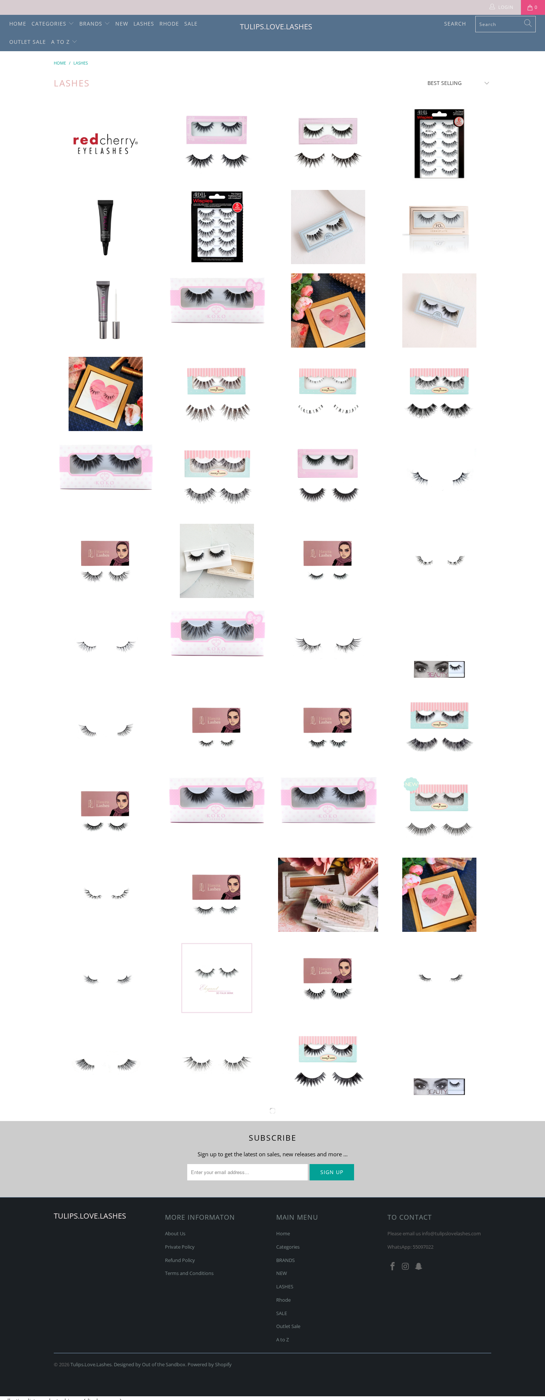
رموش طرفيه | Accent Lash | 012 (106, 1062)
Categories (50, 23)
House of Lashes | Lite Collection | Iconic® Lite (439, 227)
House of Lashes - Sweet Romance (106, 1312)
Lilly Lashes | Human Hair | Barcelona (439, 1229)
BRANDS (91, 23)
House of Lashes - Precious (328, 394)
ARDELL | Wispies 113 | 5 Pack (217, 227)
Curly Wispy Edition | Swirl (439, 978)
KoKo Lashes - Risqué (217, 301)
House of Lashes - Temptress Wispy (217, 477)
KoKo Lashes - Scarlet (217, 800)
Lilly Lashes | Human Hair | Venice (439, 1145)
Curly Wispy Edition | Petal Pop (217, 1145)
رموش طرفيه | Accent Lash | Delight (106, 978)
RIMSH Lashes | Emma (439, 1312)
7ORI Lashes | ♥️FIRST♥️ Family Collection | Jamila (328, 978)
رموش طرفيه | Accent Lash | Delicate (106, 1145)
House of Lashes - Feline (328, 1062)
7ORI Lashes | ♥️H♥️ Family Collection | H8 (328, 561)
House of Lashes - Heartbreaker (439, 394)
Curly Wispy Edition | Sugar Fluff (106, 895)
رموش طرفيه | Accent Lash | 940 (439, 477)
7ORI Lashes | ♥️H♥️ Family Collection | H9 (217, 895)
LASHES (143, 23)
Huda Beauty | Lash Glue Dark (106, 227)
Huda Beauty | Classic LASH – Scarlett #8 (439, 644)
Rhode (169, 23)
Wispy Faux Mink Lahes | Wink (106, 1229)
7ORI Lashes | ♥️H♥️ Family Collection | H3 (217, 728)
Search (455, 23)
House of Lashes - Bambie (217, 394)
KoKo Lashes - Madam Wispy (217, 633)
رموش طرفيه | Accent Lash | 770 (106, 644)
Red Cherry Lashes (106, 143)
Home (17, 23)
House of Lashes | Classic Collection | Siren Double (439, 310)
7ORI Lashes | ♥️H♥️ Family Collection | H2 (106, 811)
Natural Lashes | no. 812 (439, 895)
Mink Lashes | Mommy (328, 1145)
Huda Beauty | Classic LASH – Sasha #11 (328, 1312)
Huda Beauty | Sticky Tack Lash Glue (106, 310)
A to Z (61, 41)
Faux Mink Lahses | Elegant (217, 978)
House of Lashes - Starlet (328, 477)
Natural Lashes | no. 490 (106, 394)
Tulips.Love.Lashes (276, 27)
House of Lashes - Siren (328, 227)
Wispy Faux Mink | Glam (328, 644)
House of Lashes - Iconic (217, 143)
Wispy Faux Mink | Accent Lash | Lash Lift (106, 728)
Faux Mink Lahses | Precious (328, 1229)
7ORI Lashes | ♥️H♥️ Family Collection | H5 (328, 728)
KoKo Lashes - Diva (328, 801)
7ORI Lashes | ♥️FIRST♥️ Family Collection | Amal (106, 561)
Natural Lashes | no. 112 (328, 310)
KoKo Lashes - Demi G (106, 467)
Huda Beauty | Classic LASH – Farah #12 (439, 1062)
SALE (191, 23)
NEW (121, 23)
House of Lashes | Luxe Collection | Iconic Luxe (217, 561)
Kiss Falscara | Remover (217, 1229)
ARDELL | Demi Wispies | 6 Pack (439, 143)
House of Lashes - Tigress (439, 728)
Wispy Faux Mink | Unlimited (217, 1062)
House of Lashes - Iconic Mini (328, 143)
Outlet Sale (27, 41)
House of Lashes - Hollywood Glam (439, 811)
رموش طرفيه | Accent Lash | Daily (217, 1312)
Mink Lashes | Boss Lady (328, 895)
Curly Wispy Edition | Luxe (439, 561)
